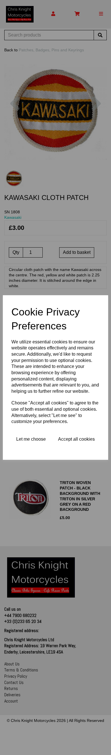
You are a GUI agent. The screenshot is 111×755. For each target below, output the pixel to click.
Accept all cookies (76, 439)
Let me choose (31, 439)
